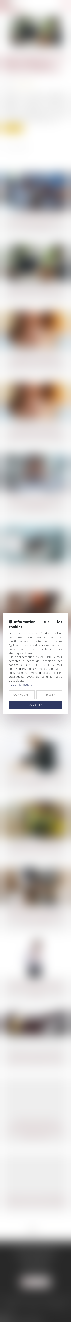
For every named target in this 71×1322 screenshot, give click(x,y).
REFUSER (49, 694)
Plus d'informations (20, 684)
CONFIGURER (21, 694)
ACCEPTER (35, 704)
